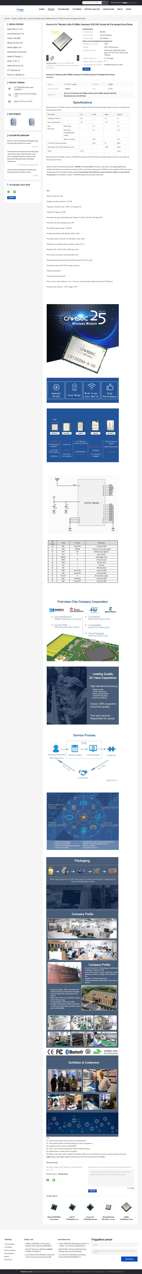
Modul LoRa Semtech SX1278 (76, 1157)
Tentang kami (63, 9)
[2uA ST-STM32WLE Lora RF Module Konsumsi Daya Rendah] (72, 1207)
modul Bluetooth (13, 34)
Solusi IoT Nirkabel (14, 75)
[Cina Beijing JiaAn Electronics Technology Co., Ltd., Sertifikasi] (13, 122)
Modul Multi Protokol (15, 52)
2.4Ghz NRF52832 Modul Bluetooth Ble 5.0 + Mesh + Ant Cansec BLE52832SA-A (74, 1245)
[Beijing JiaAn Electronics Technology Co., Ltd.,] (20, 9)
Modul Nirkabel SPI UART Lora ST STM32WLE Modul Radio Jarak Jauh (108, 1218)
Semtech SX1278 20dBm (96, 1157)
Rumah (42, 9)
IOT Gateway (12, 70)
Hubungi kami (108, 9)
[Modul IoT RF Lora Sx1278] (9, 101)
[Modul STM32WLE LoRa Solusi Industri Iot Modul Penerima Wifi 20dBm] (54, 1207)
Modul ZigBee (12, 47)
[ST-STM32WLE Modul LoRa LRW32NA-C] (9, 88)
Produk (51, 9)
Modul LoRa (22, 18)
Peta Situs (8, 1260)
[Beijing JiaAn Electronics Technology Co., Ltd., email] (10, 192)
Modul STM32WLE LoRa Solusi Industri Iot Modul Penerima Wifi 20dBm (54, 1218)
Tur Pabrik (76, 9)
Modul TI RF (12, 61)
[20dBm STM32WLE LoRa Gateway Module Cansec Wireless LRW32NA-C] (126, 1207)
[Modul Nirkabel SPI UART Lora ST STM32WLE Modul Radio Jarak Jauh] (108, 1207)
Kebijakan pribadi (27, 1272)
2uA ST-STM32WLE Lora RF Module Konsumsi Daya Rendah (72, 1218)
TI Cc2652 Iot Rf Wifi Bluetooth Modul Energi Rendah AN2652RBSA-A (72, 1256)
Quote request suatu (118, 2)
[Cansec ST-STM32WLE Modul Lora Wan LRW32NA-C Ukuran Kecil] (90, 1207)
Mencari (105, 2)
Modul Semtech (13, 66)
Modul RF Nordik (13, 56)
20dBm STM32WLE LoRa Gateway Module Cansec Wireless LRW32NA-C (126, 1218)
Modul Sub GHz (13, 43)
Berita (120, 9)
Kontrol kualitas (92, 9)
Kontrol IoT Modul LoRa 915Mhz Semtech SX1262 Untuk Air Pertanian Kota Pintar (62, 65)
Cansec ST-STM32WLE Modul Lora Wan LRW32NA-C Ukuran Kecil (90, 1218)
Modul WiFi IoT (13, 29)
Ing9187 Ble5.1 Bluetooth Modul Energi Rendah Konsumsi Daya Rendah (72, 1250)
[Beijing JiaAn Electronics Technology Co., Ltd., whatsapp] (16, 192)
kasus (128, 9)
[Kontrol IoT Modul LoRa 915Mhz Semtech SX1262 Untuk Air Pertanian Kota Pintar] (61, 41)
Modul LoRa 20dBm (58, 1157)
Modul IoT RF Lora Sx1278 (23, 101)
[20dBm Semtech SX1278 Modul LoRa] (9, 95)
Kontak (86, 69)
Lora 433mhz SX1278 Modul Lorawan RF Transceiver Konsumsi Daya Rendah (40, 1256)
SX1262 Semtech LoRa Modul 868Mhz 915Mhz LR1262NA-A (39, 1250)
